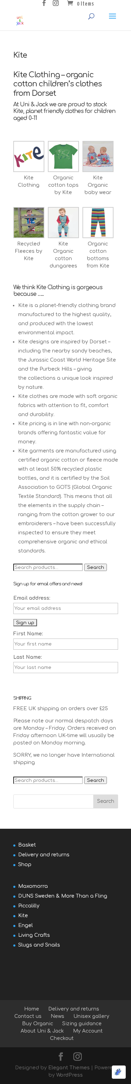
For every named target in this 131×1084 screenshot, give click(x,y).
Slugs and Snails (39, 945)
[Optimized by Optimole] (119, 1072)
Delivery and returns (44, 854)
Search (95, 567)
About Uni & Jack (42, 1031)
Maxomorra (33, 886)
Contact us (28, 1016)
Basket (27, 845)
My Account (88, 1031)
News (57, 1016)
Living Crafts (34, 935)
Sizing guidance (82, 1023)
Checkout (62, 1038)
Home (31, 1009)
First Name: (28, 633)
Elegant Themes (69, 1067)
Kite (23, 915)
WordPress (69, 1075)
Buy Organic (37, 1023)
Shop (24, 864)
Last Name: (27, 657)
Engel (25, 925)
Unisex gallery (91, 1016)
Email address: (31, 598)
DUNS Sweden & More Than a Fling (62, 896)
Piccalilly (28, 905)
